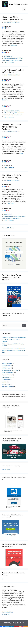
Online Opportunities (7, 372)
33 (8, 228)
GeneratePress (14, 623)
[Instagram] (8, 28)
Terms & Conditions (7, 612)
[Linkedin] (5, 28)
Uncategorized (8, 214)
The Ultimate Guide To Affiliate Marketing (11, 176)
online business (18, 115)
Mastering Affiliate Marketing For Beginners (12, 18)
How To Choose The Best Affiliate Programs (13, 71)
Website (4, 382)
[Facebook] (2, 28)
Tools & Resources (7, 377)
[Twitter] (4, 28)
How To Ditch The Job (18, 4)
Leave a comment (9, 62)
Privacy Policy (6, 614)
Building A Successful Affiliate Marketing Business (11, 127)
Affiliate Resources (7, 363)
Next (12, 228)
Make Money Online (16, 60)
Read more (14, 45)
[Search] (24, 325)
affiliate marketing (9, 58)
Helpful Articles (6, 368)
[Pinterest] (6, 28)
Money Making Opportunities (12, 110)
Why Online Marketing (8, 386)
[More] (25, 626)
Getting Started (8, 56)
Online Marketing (15, 218)
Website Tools (6, 384)
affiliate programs (19, 113)
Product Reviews (6, 375)
